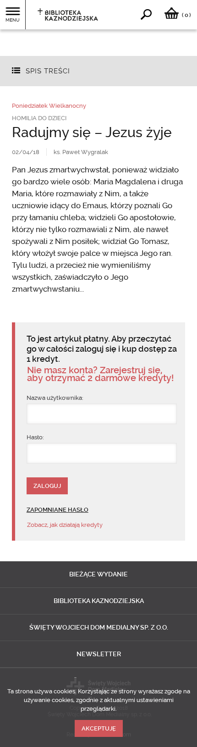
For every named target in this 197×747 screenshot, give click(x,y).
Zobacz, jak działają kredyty (65, 524)
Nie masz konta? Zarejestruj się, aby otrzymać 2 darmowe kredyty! (100, 374)
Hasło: (35, 437)
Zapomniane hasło (57, 509)
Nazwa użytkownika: (55, 397)
